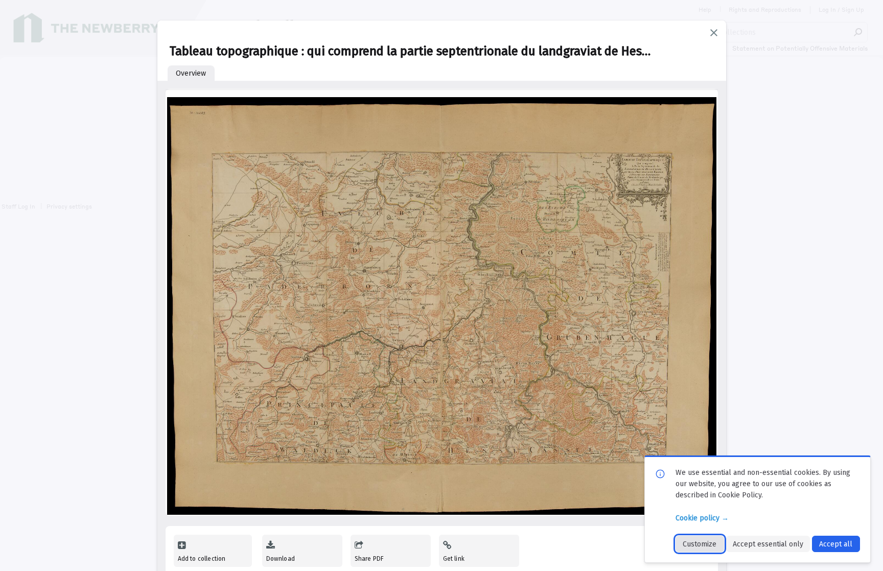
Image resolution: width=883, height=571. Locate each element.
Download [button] (280, 558)
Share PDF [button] (369, 558)
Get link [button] (453, 558)
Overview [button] (191, 73)
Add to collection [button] (202, 558)
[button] (714, 33)
